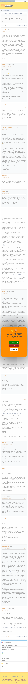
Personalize (14, 349)
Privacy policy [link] (14, 352)
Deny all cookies (14, 345)
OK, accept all (14, 342)
